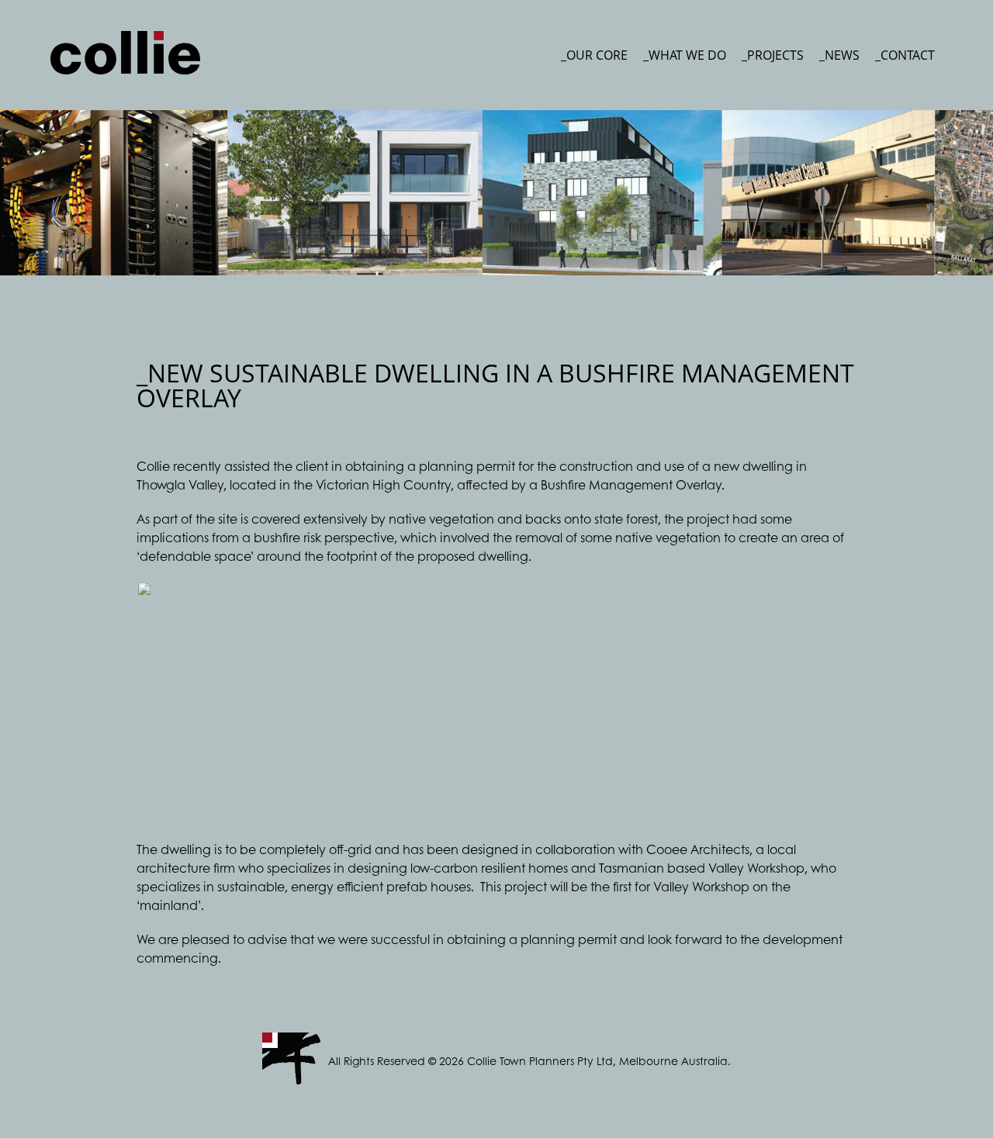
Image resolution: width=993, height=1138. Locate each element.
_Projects (773, 55)
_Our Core (594, 55)
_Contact (905, 55)
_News (839, 55)
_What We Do (684, 55)
